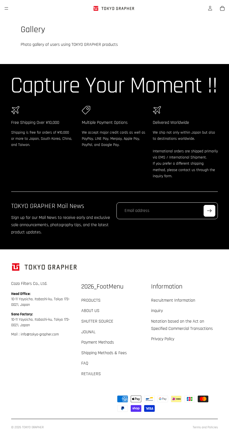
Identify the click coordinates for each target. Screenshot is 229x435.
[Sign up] (209, 211)
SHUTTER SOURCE (97, 321)
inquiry (157, 311)
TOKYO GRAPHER (33, 427)
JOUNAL (88, 332)
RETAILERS (91, 374)
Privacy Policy (162, 339)
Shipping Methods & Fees (104, 353)
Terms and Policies (205, 427)
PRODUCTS (91, 300)
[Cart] (222, 8)
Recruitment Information (173, 300)
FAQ (84, 364)
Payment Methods (97, 342)
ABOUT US (90, 311)
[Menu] (6, 8)
